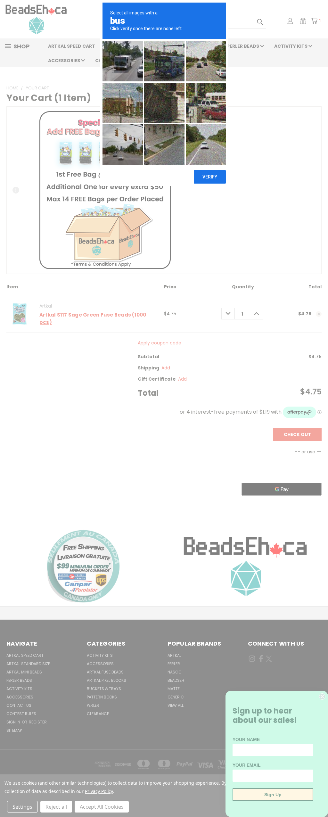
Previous (318, 797)
